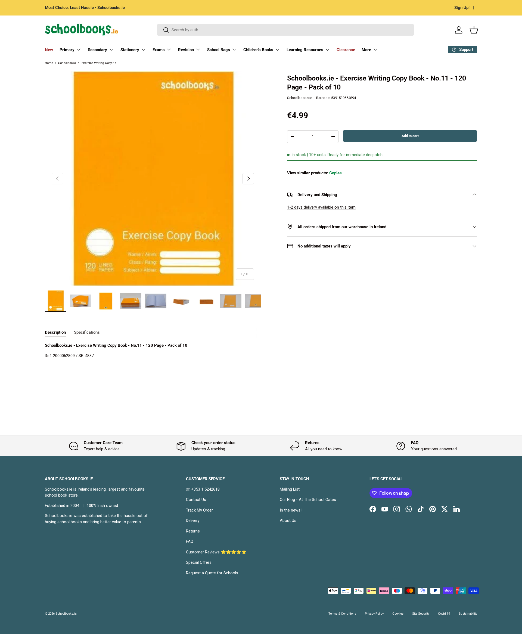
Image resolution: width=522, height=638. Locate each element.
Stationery (129, 49)
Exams (159, 49)
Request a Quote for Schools (212, 573)
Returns (193, 531)
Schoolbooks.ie (299, 98)
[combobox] (285, 30)
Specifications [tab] (87, 332)
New (49, 49)
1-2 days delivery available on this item (321, 207)
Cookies (397, 613)
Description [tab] (55, 332)
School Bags (218, 49)
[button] (474, 30)
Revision (186, 49)
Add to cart (410, 136)
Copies (335, 173)
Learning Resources (305, 49)
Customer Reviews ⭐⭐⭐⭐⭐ (216, 552)
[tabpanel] (153, 350)
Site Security (420, 613)
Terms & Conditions (342, 613)
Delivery (193, 520)
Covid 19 (444, 613)
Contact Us (196, 499)
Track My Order (199, 510)
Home (49, 62)
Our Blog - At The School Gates (308, 499)
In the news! (291, 510)
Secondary (97, 49)
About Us (288, 520)
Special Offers (199, 562)
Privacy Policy (374, 613)
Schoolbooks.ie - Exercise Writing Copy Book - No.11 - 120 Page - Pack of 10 (88, 62)
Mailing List (290, 489)
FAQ (189, 541)
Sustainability (468, 613)
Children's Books (258, 49)
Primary (67, 49)
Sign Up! (462, 7)
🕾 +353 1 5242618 (203, 489)
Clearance (346, 49)
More (366, 49)
